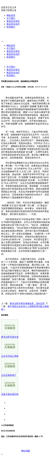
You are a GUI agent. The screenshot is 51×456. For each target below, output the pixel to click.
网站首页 (11, 15)
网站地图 (25, 451)
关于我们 (11, 18)
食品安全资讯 (13, 21)
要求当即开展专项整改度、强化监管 (27, 303)
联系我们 (11, 27)
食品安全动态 (13, 24)
